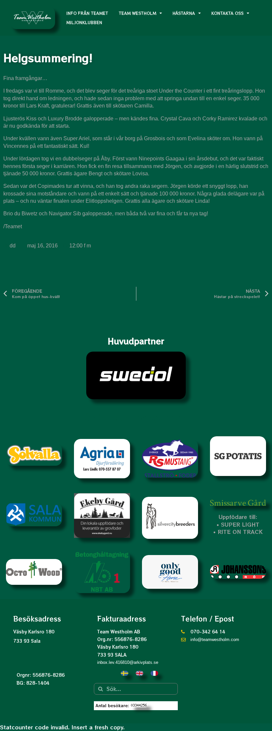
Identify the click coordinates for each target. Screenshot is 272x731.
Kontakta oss (227, 13)
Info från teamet (87, 13)
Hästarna (183, 13)
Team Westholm (137, 13)
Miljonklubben (84, 22)
